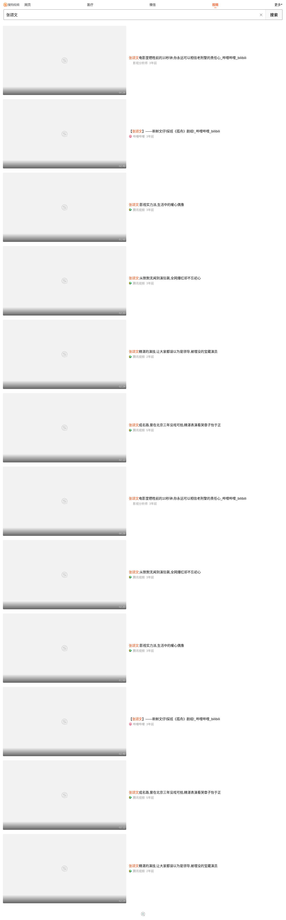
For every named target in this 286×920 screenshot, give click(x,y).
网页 (27, 4)
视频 (215, 4)
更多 (277, 4)
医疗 (90, 4)
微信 (152, 4)
